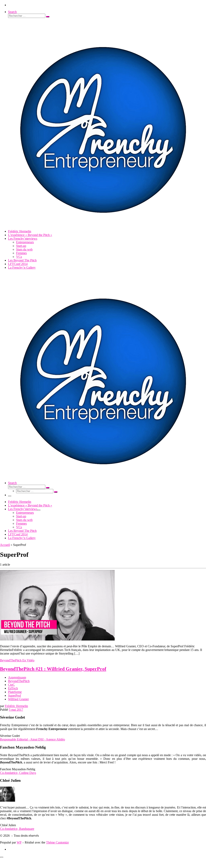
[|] (102, 224)
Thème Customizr (57, 842)
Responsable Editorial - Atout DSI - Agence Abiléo (32, 739)
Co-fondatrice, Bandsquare (17, 828)
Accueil (5, 545)
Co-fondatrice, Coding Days (18, 772)
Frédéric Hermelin (16, 706)
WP (19, 842)
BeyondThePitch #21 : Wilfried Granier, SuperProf (53, 668)
